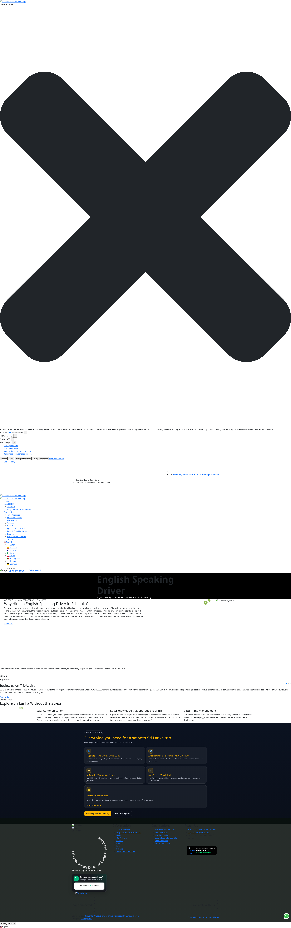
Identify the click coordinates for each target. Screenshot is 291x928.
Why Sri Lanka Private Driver (19, 509)
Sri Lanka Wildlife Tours (165, 830)
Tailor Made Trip (36, 570)
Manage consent (8, 923)
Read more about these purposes (18, 454)
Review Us (4, 697)
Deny (11, 458)
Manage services (11, 448)
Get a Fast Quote (122, 813)
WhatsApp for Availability (97, 813)
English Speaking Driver (17, 531)
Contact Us (8, 539)
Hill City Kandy (161, 832)
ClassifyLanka (86, 918)
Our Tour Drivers (14, 517)
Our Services (9, 512)
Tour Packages (13, 515)
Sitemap (119, 849)
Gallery (10, 526)
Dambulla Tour (161, 840)
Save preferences (40, 458)
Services (10, 534)
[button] (145, 217)
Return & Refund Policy (209, 917)
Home (6, 501)
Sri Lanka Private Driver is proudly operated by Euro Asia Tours (112, 916)
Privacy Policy (193, 917)
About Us (11, 506)
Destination (12, 520)
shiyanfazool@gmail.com (198, 832)
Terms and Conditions (125, 851)
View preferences (23, 458)
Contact (119, 843)
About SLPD (9, 504)
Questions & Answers (16, 528)
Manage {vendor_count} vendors (18, 451)
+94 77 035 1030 (15, 571)
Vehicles (10, 523)
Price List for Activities (16, 536)
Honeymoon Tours (163, 843)
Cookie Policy (9, 462)
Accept (4, 458)
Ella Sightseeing (162, 835)
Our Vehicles (121, 838)
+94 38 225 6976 (209, 830)
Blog (118, 846)
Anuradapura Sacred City (166, 838)
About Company (123, 830)
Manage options (11, 445)
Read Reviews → (94, 805)
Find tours (8, 623)
